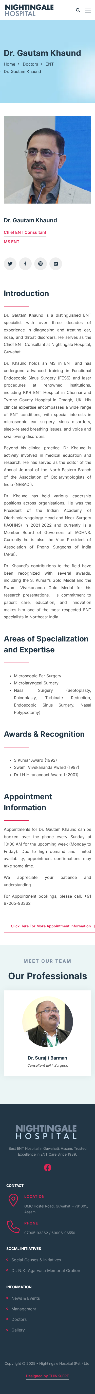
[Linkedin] (55, 263)
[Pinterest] (40, 263)
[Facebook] (25, 263)
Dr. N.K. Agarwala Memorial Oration (45, 1270)
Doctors (30, 64)
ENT (50, 64)
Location (34, 1196)
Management (23, 1308)
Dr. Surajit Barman (47, 1058)
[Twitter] (10, 263)
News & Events (25, 1298)
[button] (17, 1034)
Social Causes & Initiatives (36, 1259)
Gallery (18, 1329)
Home (9, 64)
